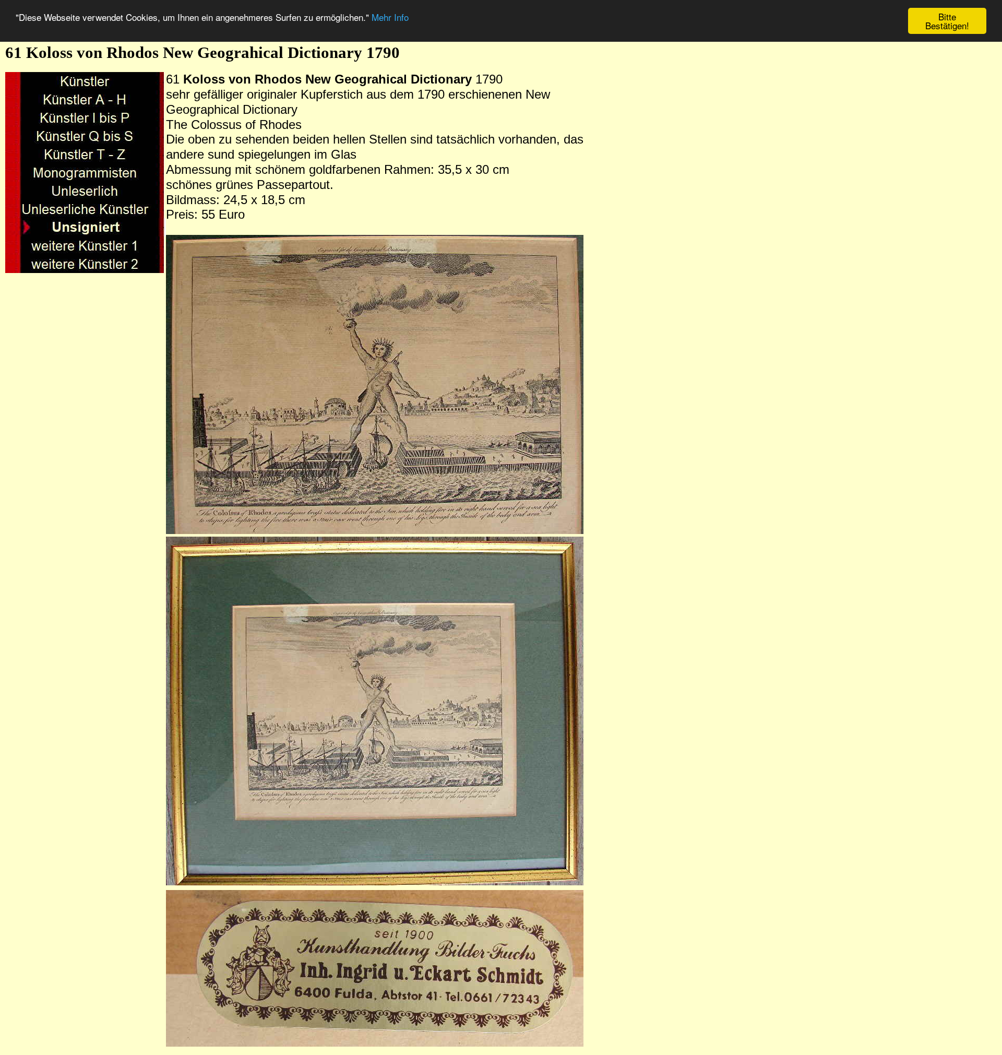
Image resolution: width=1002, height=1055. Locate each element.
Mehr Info (390, 16)
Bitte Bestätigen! (947, 21)
